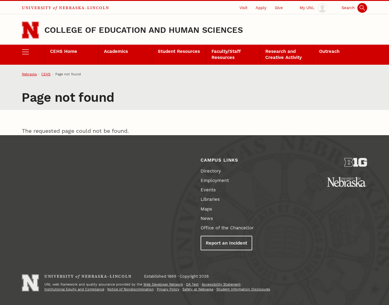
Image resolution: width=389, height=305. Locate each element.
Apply (261, 7)
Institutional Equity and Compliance (74, 289)
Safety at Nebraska (197, 289)
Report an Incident (226, 243)
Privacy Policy (168, 289)
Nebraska (29, 74)
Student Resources (179, 51)
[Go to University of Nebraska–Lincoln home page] (30, 30)
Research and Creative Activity (283, 54)
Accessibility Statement (221, 284)
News (207, 218)
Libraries (210, 199)
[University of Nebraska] (347, 182)
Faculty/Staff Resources (226, 54)
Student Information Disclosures (243, 289)
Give (279, 7)
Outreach (329, 51)
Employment (215, 180)
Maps (206, 209)
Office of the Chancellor (227, 228)
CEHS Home (63, 51)
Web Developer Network (163, 284)
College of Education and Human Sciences (143, 30)
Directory (211, 171)
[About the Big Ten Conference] (355, 162)
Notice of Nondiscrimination (130, 289)
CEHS (45, 74)
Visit (243, 7)
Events (208, 190)
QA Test (192, 284)
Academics (116, 51)
